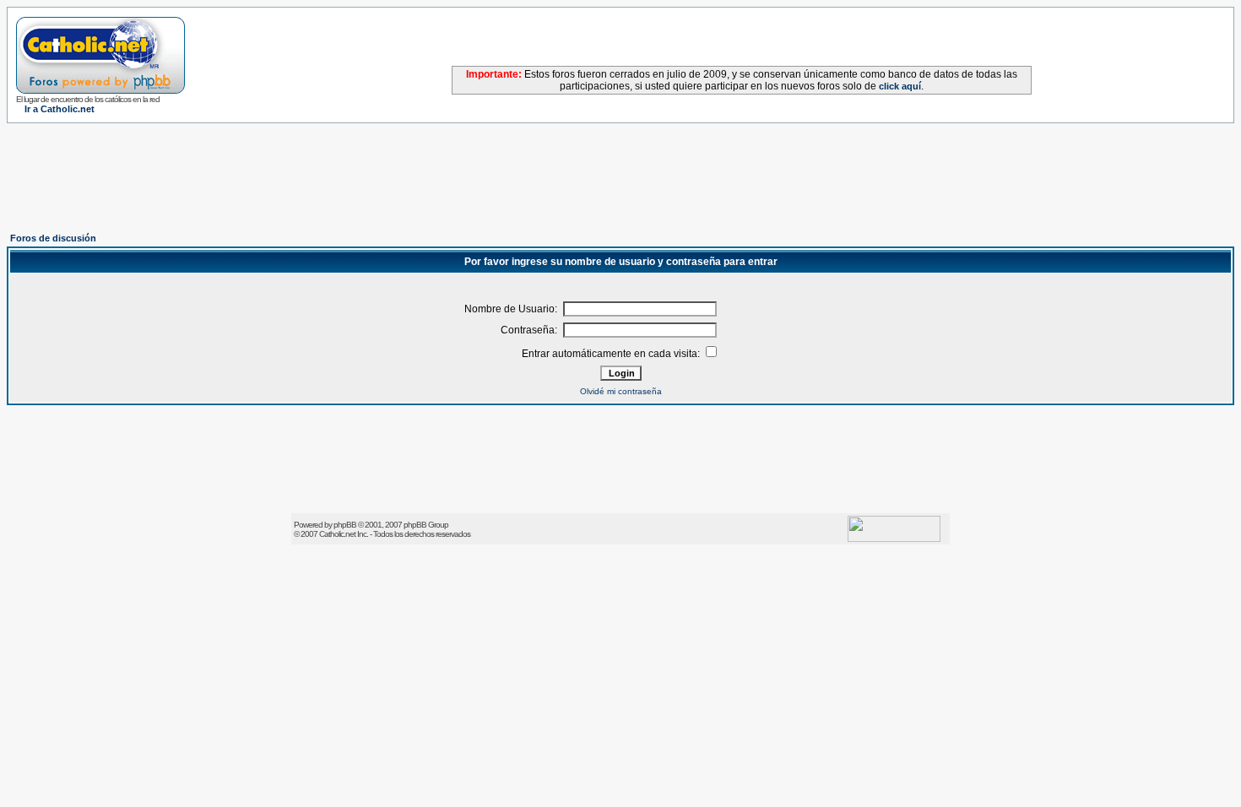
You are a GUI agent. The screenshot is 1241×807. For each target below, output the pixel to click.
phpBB (344, 524)
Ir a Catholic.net (59, 109)
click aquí (900, 86)
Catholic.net (337, 534)
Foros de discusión (53, 238)
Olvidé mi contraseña (621, 391)
